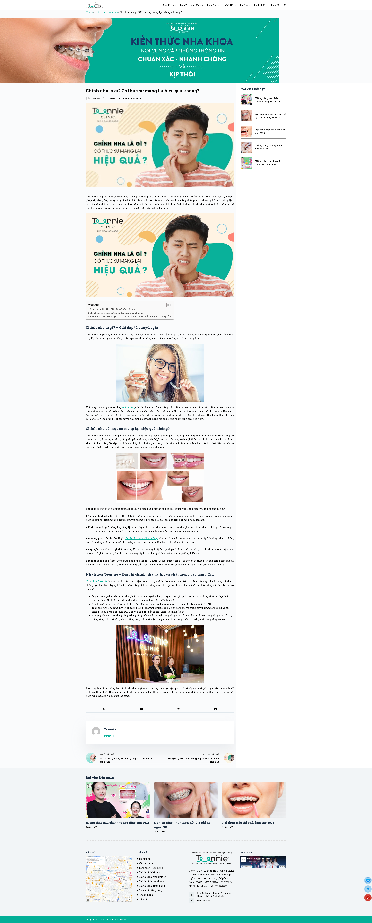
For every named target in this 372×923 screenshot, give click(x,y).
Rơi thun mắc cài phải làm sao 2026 (248, 822)
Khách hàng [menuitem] (229, 5)
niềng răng (128, 407)
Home (89, 12)
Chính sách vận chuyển (152, 876)
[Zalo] (369, 890)
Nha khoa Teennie (97, 581)
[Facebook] (104, 709)
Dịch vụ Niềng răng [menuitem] (190, 5)
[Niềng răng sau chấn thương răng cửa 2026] (118, 800)
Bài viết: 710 (109, 736)
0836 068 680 (203, 900)
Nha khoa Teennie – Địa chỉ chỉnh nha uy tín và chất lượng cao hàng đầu (130, 316)
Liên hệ (142, 899)
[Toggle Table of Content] (167, 304)
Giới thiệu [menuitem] (168, 5)
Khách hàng (145, 894)
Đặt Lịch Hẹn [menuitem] (260, 5)
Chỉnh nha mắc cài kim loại (141, 538)
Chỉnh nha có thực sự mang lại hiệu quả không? (116, 312)
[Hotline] (369, 899)
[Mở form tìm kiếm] (285, 5)
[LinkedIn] (215, 709)
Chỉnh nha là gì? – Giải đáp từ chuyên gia (112, 309)
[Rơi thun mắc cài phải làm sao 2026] (254, 800)
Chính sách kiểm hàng (151, 885)
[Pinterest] (178, 709)
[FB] (369, 881)
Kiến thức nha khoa (106, 12)
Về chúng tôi (146, 863)
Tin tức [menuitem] (244, 5)
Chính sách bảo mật (150, 872)
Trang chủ (144, 858)
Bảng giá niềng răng (150, 890)
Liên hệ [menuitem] (275, 5)
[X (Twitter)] (141, 709)
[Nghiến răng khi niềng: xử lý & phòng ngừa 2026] (186, 800)
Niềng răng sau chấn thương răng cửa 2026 (117, 822)
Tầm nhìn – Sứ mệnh (150, 867)
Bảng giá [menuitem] (212, 5)
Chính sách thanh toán (151, 881)
